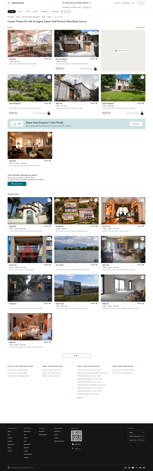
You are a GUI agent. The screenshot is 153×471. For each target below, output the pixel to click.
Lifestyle (26, 457)
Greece (18, 17)
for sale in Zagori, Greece (52, 370)
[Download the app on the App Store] (76, 444)
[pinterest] (144, 467)
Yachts (26, 438)
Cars (25, 434)
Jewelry (26, 451)
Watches (26, 447)
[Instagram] (125, 467)
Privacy (10, 451)
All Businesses (43, 434)
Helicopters (27, 444)
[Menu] (8, 3)
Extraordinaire (28, 454)
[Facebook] (129, 467)
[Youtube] (133, 467)
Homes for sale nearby (20, 366)
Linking (56, 438)
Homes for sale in (18, 370)
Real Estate (11, 17)
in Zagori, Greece (93, 373)
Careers (10, 441)
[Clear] (90, 2)
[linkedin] (140, 467)
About (9, 431)
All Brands (42, 431)
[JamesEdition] (17, 3)
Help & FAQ (11, 444)
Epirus (43, 17)
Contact (10, 438)
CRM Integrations (59, 441)
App (9, 434)
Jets (25, 441)
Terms (9, 447)
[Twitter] (136, 467)
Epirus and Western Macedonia (31, 17)
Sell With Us (57, 431)
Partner (56, 434)
